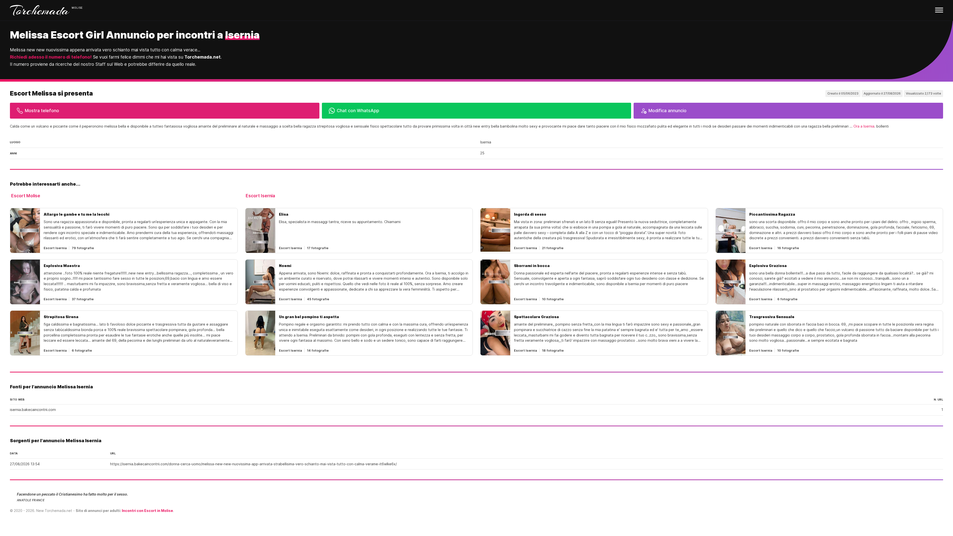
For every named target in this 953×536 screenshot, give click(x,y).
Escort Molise (25, 195)
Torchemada (39, 10)
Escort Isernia (260, 195)
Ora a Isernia (863, 126)
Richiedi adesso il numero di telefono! (51, 57)
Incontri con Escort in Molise (147, 510)
